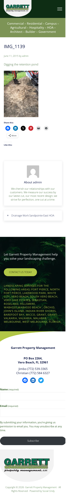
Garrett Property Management (41, 487)
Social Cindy (49, 490)
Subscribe (33, 440)
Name (9, 389)
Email (9, 406)
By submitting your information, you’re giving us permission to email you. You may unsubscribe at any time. (31, 426)
